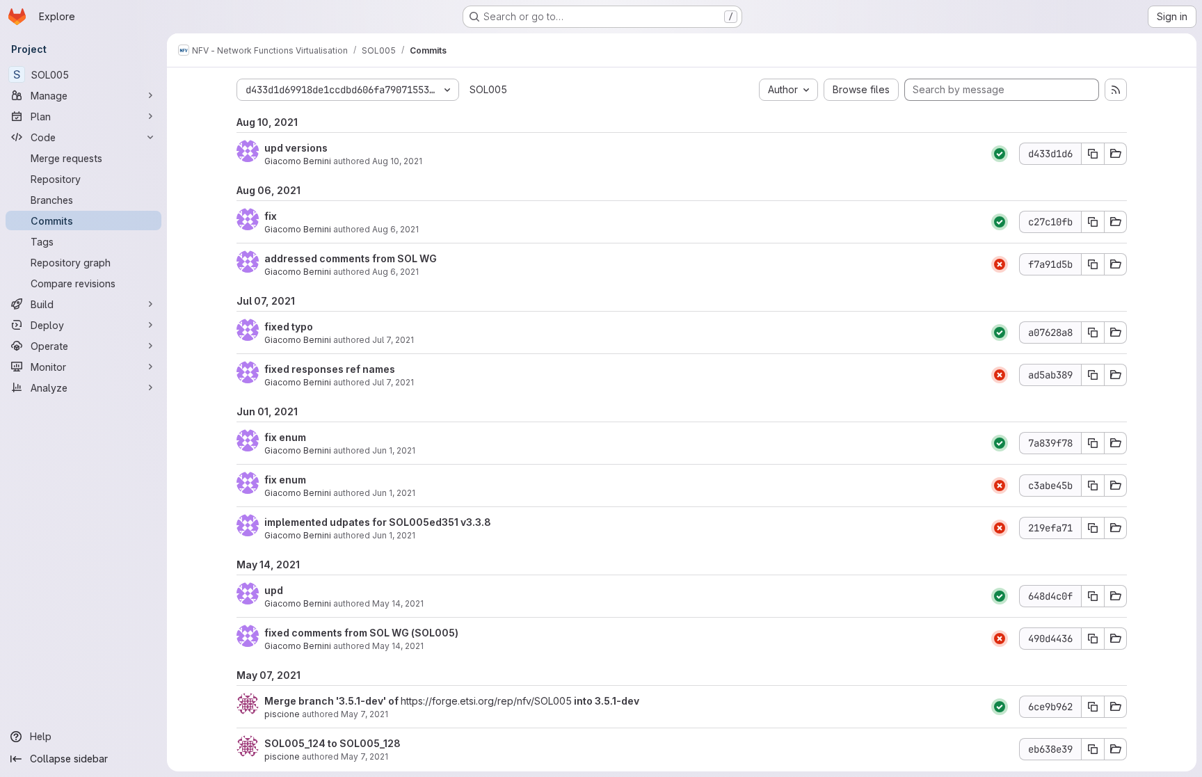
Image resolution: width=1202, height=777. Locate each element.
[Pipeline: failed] (999, 264)
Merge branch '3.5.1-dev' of (332, 701)
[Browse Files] (1116, 154)
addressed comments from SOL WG (350, 258)
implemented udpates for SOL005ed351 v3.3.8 (377, 522)
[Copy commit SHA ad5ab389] (1093, 375)
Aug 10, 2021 (397, 161)
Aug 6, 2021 (395, 229)
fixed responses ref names (329, 369)
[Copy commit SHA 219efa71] (1093, 528)
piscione (282, 714)
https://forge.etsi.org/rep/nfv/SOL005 (486, 701)
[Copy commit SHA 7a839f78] (1093, 443)
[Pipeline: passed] (999, 153)
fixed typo (288, 327)
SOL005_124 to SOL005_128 (332, 743)
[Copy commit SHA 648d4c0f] (1093, 596)
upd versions (296, 148)
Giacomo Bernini (297, 161)
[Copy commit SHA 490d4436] (1093, 638)
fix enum (285, 437)
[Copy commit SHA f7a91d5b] (1093, 264)
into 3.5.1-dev (605, 701)
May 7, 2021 (364, 714)
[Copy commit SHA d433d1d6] (1093, 154)
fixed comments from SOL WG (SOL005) (361, 633)
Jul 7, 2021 (393, 340)
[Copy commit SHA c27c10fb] (1093, 222)
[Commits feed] (1116, 90)
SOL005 (488, 89)
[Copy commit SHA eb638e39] (1093, 749)
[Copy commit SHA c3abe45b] (1093, 485)
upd (273, 590)
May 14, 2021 (398, 603)
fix (270, 216)
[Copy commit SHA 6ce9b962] (1093, 707)
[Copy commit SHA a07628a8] (1093, 332)
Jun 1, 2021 (393, 450)
